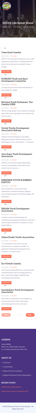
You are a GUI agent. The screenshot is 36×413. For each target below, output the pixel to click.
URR (5, 74)
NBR (5, 124)
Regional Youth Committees (12, 371)
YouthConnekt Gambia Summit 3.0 (11, 387)
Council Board (8, 367)
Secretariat (6, 363)
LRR (5, 150)
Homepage (6, 27)
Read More (6, 71)
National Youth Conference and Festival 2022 (14, 391)
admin (14, 56)
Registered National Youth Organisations (17, 375)
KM (5, 48)
